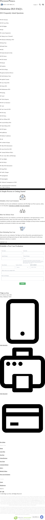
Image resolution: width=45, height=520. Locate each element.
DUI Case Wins (5, 23)
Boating (3, 92)
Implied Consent (5, 79)
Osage (1, 482)
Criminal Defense (4, 464)
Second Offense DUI (6, 122)
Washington (3, 485)
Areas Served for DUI (6, 149)
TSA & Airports (5, 99)
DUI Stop (3, 112)
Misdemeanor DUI (5, 89)
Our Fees (2, 455)
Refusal (3, 62)
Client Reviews (3, 458)
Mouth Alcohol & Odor (6, 53)
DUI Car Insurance (5, 102)
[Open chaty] (41, 517)
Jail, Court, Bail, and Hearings (8, 155)
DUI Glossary (4, 19)
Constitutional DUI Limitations (8, 185)
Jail (2, 139)
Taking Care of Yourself (7, 36)
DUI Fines (3, 116)
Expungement (4, 175)
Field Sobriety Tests (6, 76)
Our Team (2, 461)
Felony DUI (4, 86)
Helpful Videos (3, 471)
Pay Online (2, 442)
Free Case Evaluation (5, 474)
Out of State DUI (5, 82)
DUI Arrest (4, 56)
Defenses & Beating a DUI (7, 39)
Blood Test (3, 43)
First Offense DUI (5, 119)
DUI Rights (4, 26)
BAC (2, 49)
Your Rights (4, 159)
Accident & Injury (5, 142)
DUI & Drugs (4, 69)
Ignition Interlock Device (7, 72)
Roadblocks (4, 132)
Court (2, 106)
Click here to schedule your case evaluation (19, 205)
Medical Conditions (6, 135)
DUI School (4, 59)
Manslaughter (4, 179)
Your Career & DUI (6, 109)
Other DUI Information (6, 145)
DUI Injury (4, 129)
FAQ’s (1, 468)
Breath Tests (4, 46)
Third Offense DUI (5, 126)
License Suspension (6, 33)
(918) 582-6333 (3, 345)
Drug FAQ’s (4, 169)
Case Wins (2, 451)
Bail (2, 29)
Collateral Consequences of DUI (9, 182)
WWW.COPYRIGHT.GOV (36, 500)
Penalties (3, 66)
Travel (2, 96)
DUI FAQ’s (4, 162)
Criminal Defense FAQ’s (7, 152)
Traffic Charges (5, 172)
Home (1, 448)
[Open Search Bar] (40, 5)
